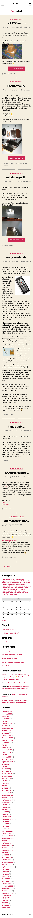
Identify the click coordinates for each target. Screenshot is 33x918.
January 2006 (7, 883)
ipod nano (27, 586)
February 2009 (7, 831)
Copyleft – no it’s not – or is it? (12, 654)
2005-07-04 (15, 525)
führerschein (14, 582)
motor (4, 589)
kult (14, 557)
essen (18, 581)
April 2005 (5, 905)
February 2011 (6, 790)
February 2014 (7, 750)
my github (6, 642)
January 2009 (7, 833)
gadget (9, 74)
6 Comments (26, 27)
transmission (24, 592)
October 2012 (6, 759)
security (4, 591)
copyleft (21, 579)
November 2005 (7, 888)
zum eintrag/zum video (9, 541)
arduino (9, 579)
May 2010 (5, 809)
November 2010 (7, 795)
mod (26, 163)
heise (3, 502)
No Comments (27, 181)
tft (14, 74)
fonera (4, 582)
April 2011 (5, 788)
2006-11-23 (15, 27)
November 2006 (7, 862)
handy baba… (16, 426)
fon (29, 581)
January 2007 (6, 860)
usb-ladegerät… (16, 177)
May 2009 (5, 826)
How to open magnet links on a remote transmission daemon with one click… (15, 689)
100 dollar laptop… (16, 472)
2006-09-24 (15, 90)
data (10, 581)
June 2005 (5, 900)
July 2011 (5, 781)
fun (8, 582)
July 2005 (5, 898)
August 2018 (6, 719)
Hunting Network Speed (10, 658)
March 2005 (6, 907)
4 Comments (26, 90)
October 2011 (6, 778)
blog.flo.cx (16, 3)
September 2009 (8, 819)
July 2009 (5, 821)
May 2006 (5, 874)
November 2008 (7, 838)
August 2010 (6, 802)
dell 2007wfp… (16, 23)
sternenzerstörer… (16, 521)
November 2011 (7, 776)
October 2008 (6, 840)
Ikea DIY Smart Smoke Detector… (13, 662)
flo (7, 27)
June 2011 (5, 783)
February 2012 (7, 771)
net (8, 589)
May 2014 (5, 745)
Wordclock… (6, 666)
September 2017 (7, 723)
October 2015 (6, 731)
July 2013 (5, 754)
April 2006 (5, 876)
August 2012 (6, 764)
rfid (26, 589)
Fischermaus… (16, 86)
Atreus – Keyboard (8, 651)
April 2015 (5, 733)
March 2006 (6, 879)
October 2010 (6, 797)
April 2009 (5, 829)
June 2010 (5, 807)
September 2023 (7, 711)
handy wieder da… (16, 257)
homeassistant (7, 586)
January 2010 (6, 817)
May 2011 (5, 785)
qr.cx (17, 589)
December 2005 (7, 886)
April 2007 (5, 855)
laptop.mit (5, 504)
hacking (15, 163)
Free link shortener (8, 700)
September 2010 (7, 800)
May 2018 (5, 721)
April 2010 (5, 812)
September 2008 (8, 843)
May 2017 (5, 726)
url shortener (8, 594)
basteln (6, 163)
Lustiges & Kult (14, 517)
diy (14, 581)
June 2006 (5, 872)
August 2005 (6, 895)
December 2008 (7, 836)
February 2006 (7, 881)
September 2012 (7, 762)
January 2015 (6, 735)
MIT (6, 487)
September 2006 (8, 867)
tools (11, 592)
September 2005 (8, 893)
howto (15, 586)
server (10, 591)
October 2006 (6, 864)
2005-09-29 (15, 477)
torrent (16, 592)
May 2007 (5, 852)
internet (20, 586)
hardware (21, 163)
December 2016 (7, 728)
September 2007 (7, 850)
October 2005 (6, 891)
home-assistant (20, 584)
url (2, 594)
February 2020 (7, 714)
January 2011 (6, 793)
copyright (5, 581)
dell (5, 74)
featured (24, 581)
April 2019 (5, 716)
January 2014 (6, 752)
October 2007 (6, 848)
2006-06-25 (15, 430)
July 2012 (5, 766)
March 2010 (6, 814)
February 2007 (7, 857)
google (28, 582)
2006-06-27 (15, 261)
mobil (26, 587)
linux (10, 509)
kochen (4, 587)
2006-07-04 (15, 181)
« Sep (4, 620)
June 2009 (5, 824)
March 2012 (6, 769)
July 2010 (5, 805)
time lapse (5, 592)
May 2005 (5, 903)
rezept (22, 589)
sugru (23, 591)
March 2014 (6, 747)
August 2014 (6, 742)
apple (4, 579)
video (22, 517)
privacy (12, 589)
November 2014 (7, 738)
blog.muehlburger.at (9, 629)
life (12, 587)
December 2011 (7, 774)
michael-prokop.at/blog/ (11, 633)
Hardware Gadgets (16, 19)
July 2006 (5, 869)
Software (17, 591)
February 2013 (7, 757)
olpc (13, 509)
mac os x (21, 587)
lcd (12, 74)
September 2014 (7, 740)
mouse (6, 165)
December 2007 (7, 845)
